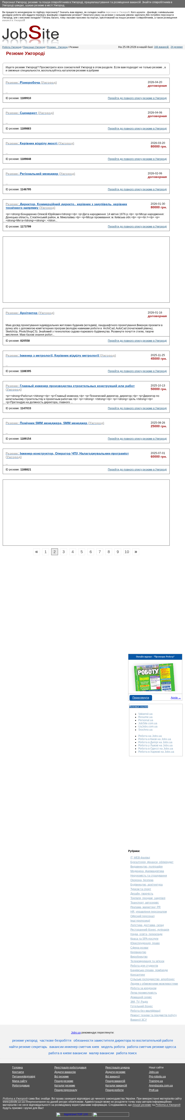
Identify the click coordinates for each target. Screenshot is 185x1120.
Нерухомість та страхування (148, 875)
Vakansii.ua (145, 714)
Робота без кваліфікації (145, 1010)
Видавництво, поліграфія (146, 866)
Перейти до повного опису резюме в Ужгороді (137, 98)
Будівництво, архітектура (146, 884)
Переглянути (140, 697)
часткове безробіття (55, 1040)
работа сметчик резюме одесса (151, 1047)
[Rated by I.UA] (111, 1115)
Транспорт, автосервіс (144, 902)
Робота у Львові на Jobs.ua (155, 745)
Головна (17, 1067)
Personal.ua (145, 720)
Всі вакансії (112, 1076)
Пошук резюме (63, 1081)
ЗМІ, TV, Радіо (139, 1001)
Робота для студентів (144, 965)
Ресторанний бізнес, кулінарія (149, 929)
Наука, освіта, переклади (146, 934)
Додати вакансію (65, 1072)
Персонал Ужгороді (34, 47)
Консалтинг (137, 974)
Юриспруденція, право (145, 943)
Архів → (176, 697)
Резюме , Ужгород (57, 47)
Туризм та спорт (140, 889)
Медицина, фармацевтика (147, 871)
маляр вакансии (101, 1053)
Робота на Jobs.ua (150, 736)
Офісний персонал (142, 916)
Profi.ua (153, 1090)
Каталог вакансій (116, 1085)
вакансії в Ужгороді (13, 20)
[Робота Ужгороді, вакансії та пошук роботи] (30, 34)
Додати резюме (115, 1072)
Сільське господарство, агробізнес (152, 979)
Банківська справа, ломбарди (149, 970)
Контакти (18, 1072)
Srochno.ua (145, 729)
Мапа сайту (19, 1081)
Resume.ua (145, 717)
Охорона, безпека (141, 880)
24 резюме (177, 46)
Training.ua (156, 1081)
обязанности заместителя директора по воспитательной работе (123, 1040)
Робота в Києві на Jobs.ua (154, 739)
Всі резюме (61, 1076)
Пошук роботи (114, 1090)
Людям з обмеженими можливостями (154, 983)
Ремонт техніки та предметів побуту (153, 1015)
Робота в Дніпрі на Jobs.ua (155, 742)
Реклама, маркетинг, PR (145, 907)
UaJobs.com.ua (147, 726)
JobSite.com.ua (147, 723)
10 (127, 552)
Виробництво (139, 956)
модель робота (113, 1047)
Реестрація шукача (117, 1067)
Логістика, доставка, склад (147, 925)
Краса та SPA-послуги (144, 938)
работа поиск (126, 1053)
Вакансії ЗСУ (138, 1019)
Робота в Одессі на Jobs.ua (155, 748)
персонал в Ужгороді (118, 12)
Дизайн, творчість (141, 893)
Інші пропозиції (140, 920)
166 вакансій (161, 46)
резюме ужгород (24, 1040)
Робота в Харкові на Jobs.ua (156, 751)
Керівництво (138, 952)
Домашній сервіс (141, 997)
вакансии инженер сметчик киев (74, 1047)
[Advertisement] (86, 270)
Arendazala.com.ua (161, 1085)
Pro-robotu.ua (157, 1076)
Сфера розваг (139, 947)
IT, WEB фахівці (140, 857)
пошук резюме (141, 1104)
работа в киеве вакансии (68, 1053)
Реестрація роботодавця (70, 1067)
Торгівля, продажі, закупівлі (147, 898)
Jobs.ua (76, 1032)
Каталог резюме (64, 1085)
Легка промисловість (143, 992)
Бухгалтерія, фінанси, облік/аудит (151, 862)
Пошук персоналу (65, 1090)
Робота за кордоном (143, 988)
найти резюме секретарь (28, 1047)
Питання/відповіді (23, 1076)
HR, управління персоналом (148, 911)
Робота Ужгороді (11, 47)
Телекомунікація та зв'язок (147, 961)
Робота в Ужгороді (15, 1098)
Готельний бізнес (141, 1006)
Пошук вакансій (115, 1081)
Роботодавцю (21, 1085)
